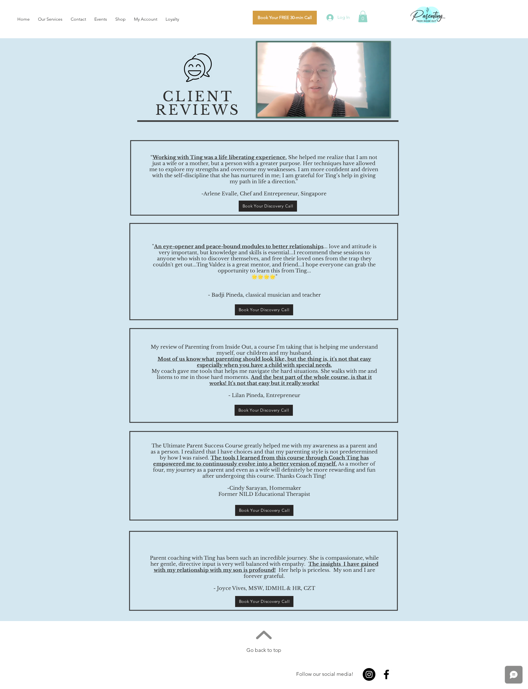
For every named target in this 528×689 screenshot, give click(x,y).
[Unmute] (273, 109)
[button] (363, 16)
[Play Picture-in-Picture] (372, 109)
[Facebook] (386, 674)
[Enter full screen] (382, 109)
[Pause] (264, 109)
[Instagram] (369, 674)
